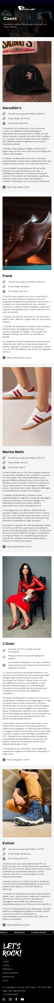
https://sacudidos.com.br (18, 187)
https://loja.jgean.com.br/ (18, 759)
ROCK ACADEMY (11, 973)
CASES (6, 965)
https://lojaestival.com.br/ (18, 925)
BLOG (5, 980)
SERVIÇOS (8, 969)
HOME (6, 961)
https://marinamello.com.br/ (19, 546)
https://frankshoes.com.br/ (19, 357)
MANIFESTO (8, 977)
